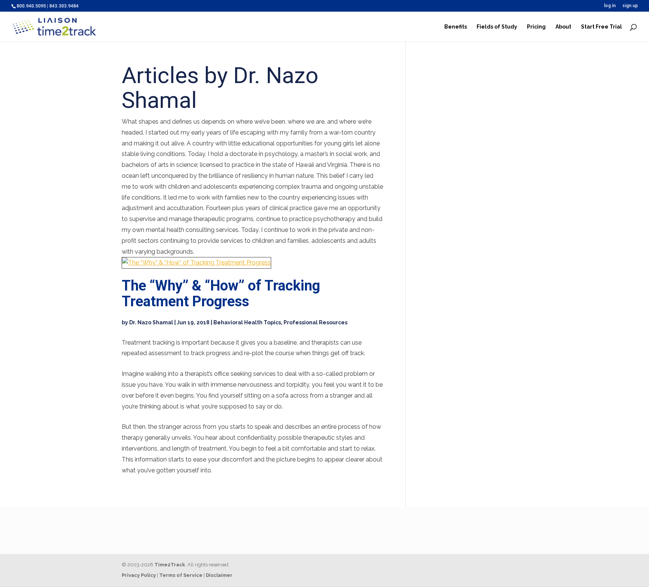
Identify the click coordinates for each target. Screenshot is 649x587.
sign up (630, 5)
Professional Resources (315, 322)
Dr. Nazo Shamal (151, 322)
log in (610, 5)
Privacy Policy (139, 575)
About (563, 27)
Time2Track (169, 564)
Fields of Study (497, 27)
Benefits (455, 27)
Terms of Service (180, 575)
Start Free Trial (601, 27)
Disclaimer (219, 575)
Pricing (536, 27)
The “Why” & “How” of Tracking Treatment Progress (221, 293)
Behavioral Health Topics (247, 322)
